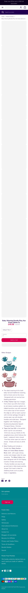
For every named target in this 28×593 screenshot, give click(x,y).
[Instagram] (8, 571)
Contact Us (5, 532)
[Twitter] (2, 571)
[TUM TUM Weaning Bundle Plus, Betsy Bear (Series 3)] (9, 387)
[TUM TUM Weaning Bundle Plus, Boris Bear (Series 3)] (9, 371)
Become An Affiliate (8, 538)
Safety (4, 520)
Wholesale (5, 523)
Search (4, 550)
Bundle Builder (6, 547)
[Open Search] (2, 12)
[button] (14, 345)
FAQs (3, 517)
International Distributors (10, 526)
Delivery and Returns (9, 514)
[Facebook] (5, 571)
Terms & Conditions (8, 544)
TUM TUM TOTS (15, 587)
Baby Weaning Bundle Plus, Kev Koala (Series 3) (13, 18)
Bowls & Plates (10, 16)
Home (3, 16)
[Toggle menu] (2, 7)
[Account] (20, 7)
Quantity (5, 334)
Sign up (7, 502)
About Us (5, 529)
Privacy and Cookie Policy (10, 541)
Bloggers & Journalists (9, 535)
